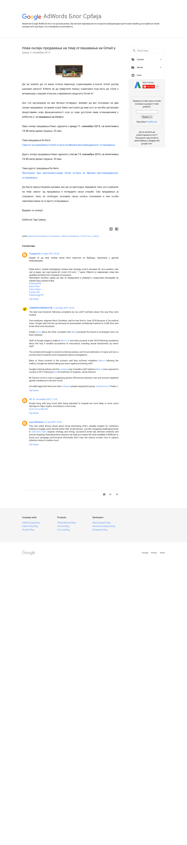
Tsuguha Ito (35, 254)
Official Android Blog (66, 523)
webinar (96, 236)
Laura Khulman (36, 422)
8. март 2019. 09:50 (50, 254)
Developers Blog (99, 530)
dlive (74, 332)
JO (30, 399)
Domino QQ (34, 292)
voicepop (64, 369)
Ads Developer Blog (101, 523)
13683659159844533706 (40, 308)
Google (145, 553)
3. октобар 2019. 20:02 (63, 308)
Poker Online (35, 289)
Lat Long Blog (63, 530)
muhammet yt (102, 386)
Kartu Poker (34, 286)
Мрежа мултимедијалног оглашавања (44, 236)
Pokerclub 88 (35, 283)
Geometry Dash (39, 432)
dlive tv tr (65, 340)
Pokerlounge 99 (36, 295)
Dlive (55, 372)
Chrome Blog (63, 526)
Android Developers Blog (103, 526)
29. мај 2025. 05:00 (53, 422)
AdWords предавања (71, 236)
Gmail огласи (86, 236)
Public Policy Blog (30, 526)
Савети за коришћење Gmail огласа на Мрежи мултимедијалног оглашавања (68, 144)
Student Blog (28, 530)
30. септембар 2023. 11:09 (45, 399)
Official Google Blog (31, 523)
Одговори (34, 299)
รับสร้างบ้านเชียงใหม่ (38, 409)
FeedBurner (151, 122)
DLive (38, 332)
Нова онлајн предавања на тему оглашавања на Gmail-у (68, 48)
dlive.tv (101, 360)
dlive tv (99, 369)
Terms (162, 553)
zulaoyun (66, 386)
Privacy (154, 553)
